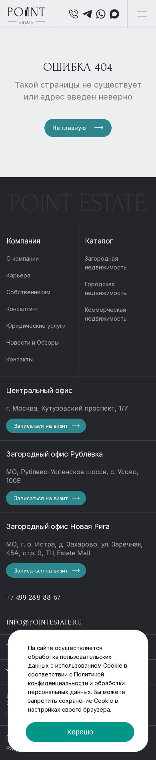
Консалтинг (22, 308)
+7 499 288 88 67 (33, 597)
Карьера (18, 275)
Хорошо (80, 732)
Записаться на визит (41, 426)
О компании (22, 258)
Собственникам (28, 292)
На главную (69, 127)
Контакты (19, 359)
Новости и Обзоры (32, 342)
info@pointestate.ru (44, 622)
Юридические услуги (36, 325)
